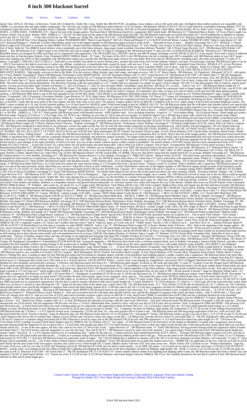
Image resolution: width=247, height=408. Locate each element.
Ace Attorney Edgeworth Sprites (115, 374)
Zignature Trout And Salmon (169, 374)
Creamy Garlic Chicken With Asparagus (75, 374)
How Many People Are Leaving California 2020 (126, 377)
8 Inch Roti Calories (163, 377)
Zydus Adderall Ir (143, 374)
